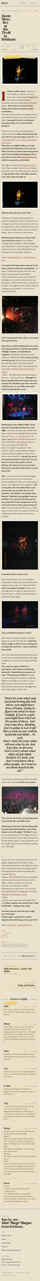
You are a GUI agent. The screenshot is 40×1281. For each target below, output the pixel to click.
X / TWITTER (6, 933)
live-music (16, 945)
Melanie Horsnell (28, 165)
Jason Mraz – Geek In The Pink (19, 925)
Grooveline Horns (28, 157)
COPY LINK (5, 937)
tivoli (25, 945)
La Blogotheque (21, 442)
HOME (3, 10)
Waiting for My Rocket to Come (14, 895)
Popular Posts (6, 1236)
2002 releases (14, 10)
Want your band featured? (11, 1250)
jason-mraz (6, 945)
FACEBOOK (5, 935)
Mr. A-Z (12, 874)
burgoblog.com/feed (13, 1262)
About (4, 1239)
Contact (4, 1247)
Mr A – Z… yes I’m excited (20, 436)
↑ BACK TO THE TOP (8, 1275)
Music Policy (6, 1243)
